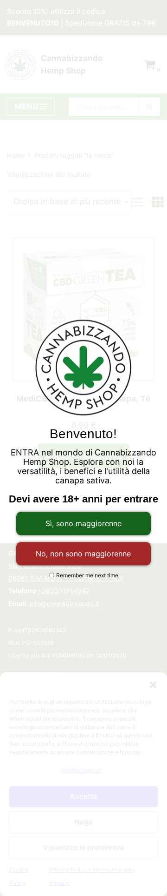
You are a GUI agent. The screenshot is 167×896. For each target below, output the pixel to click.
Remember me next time (86, 575)
